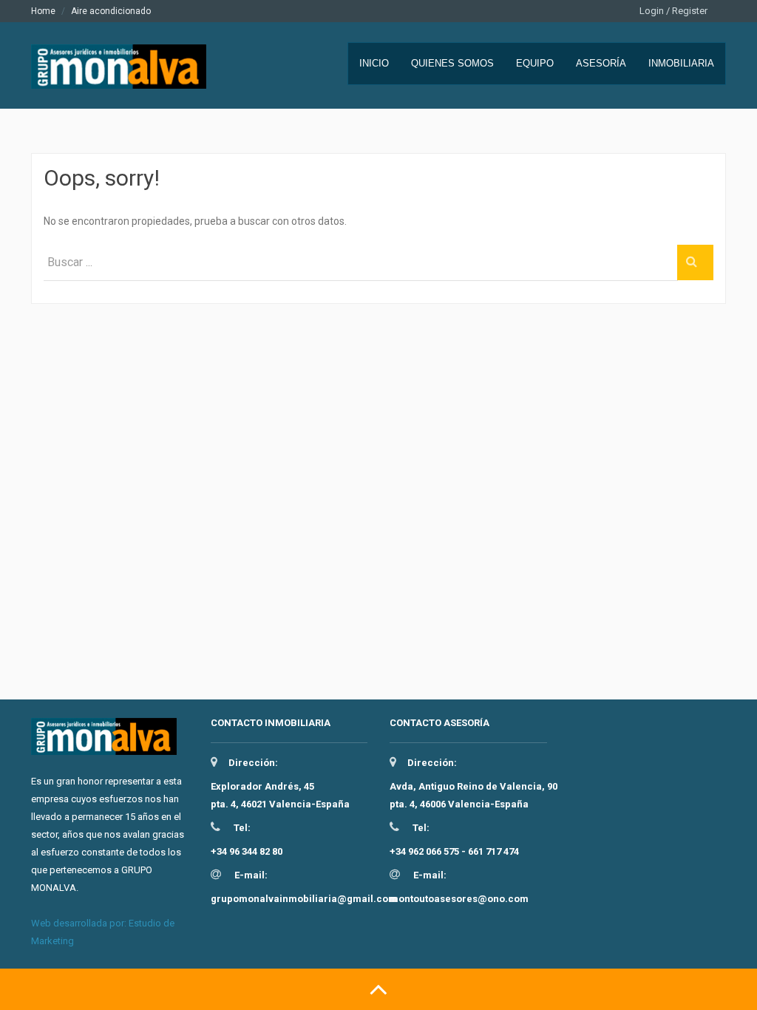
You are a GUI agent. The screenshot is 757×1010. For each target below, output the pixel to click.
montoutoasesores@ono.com (459, 898)
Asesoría (601, 63)
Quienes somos (452, 63)
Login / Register (673, 10)
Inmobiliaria (681, 63)
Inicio (374, 63)
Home (43, 11)
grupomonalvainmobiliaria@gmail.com (304, 898)
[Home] (124, 75)
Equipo (535, 63)
